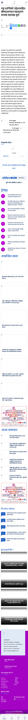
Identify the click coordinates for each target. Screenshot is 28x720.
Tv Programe (4, 686)
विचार (2, 698)
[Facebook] (23, 156)
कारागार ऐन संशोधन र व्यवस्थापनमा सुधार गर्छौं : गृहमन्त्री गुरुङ (13, 399)
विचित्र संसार (3, 700)
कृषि (2, 697)
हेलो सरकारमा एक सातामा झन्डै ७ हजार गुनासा (12, 326)
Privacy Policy (4, 688)
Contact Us (3, 683)
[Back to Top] (25, 714)
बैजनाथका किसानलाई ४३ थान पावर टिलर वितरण (13, 278)
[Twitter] (21, 156)
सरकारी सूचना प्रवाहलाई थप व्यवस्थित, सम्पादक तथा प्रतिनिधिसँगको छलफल (12, 351)
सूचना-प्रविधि (3, 702)
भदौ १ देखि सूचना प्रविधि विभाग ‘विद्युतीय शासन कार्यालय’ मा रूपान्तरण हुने (12, 302)
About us (3, 678)
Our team (3, 680)
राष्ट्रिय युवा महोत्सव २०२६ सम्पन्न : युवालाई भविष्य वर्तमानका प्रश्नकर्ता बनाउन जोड (12, 375)
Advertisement (4, 681)
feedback (3, 684)
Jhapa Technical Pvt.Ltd (17, 713)
